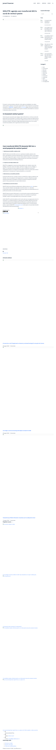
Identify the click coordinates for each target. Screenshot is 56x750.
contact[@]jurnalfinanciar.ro (14, 738)
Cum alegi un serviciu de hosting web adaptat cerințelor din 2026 (17, 430)
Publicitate (45, 77)
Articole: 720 (5, 253)
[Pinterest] (6, 211)
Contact (49, 3)
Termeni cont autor (9, 744)
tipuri (32, 186)
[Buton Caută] (52, 14)
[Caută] (52, 3)
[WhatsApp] (7, 211)
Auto (44, 67)
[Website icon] (3, 251)
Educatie (44, 70)
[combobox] (46, 14)
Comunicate (14, 16)
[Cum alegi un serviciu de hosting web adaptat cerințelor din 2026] (28, 388)
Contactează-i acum (19, 205)
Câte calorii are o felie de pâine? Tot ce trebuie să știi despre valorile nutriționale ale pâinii (49, 46)
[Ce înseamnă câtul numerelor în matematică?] (42, 21)
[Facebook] (3, 211)
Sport (44, 78)
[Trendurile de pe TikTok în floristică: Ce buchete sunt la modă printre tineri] (28, 475)
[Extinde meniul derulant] (40, 3)
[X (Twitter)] (4, 211)
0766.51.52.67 (11, 735)
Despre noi (44, 3)
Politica (44, 74)
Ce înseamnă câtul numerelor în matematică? (48, 21)
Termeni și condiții (8, 743)
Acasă (35, 3)
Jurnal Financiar (8, 3)
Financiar (45, 71)
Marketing (45, 73)
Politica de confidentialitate (10, 746)
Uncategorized (46, 81)
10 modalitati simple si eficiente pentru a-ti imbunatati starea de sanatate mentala (49, 37)
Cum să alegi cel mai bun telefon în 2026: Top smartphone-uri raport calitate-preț (48, 29)
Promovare (45, 75)
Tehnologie (45, 80)
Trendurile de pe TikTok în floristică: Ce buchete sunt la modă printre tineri (19, 517)
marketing (24, 107)
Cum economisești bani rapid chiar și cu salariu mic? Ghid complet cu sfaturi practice (48, 56)
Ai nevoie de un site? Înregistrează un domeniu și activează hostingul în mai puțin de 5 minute (23, 343)
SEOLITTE (11, 107)
